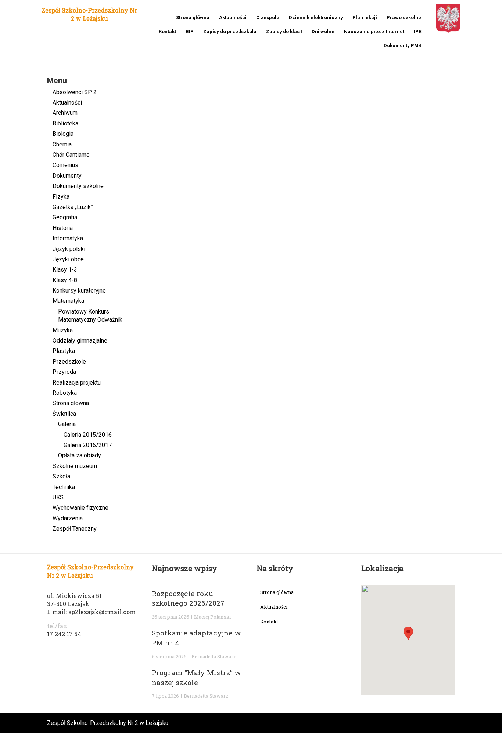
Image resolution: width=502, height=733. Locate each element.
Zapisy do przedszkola (230, 31)
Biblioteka (65, 123)
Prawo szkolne (404, 17)
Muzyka (63, 330)
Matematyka (68, 300)
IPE (417, 31)
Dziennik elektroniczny (316, 17)
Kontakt (167, 31)
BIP (190, 31)
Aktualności (233, 17)
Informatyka (68, 238)
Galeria (67, 424)
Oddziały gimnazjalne (80, 340)
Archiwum (65, 112)
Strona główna (192, 17)
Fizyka (61, 196)
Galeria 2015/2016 (88, 434)
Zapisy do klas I (284, 31)
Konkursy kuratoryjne (79, 290)
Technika (64, 487)
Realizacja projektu (77, 382)
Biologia (63, 133)
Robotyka (65, 392)
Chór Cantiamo (71, 154)
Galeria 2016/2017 (88, 445)
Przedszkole (69, 361)
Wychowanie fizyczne (80, 507)
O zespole (267, 17)
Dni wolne (323, 31)
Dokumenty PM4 (402, 45)
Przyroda (64, 371)
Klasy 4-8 (65, 280)
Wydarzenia (68, 518)
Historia (63, 227)
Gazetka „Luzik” (73, 206)
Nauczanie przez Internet (374, 31)
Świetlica (64, 413)
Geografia (65, 217)
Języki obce (68, 259)
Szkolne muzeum (75, 466)
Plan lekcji (364, 17)
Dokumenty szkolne (78, 186)
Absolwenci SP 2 (75, 92)
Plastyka (64, 350)
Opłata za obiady (79, 455)
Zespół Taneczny (75, 528)
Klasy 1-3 (65, 269)
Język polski (69, 248)
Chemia (62, 144)
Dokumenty (67, 175)
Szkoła (61, 476)
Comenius (65, 165)
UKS (58, 497)
